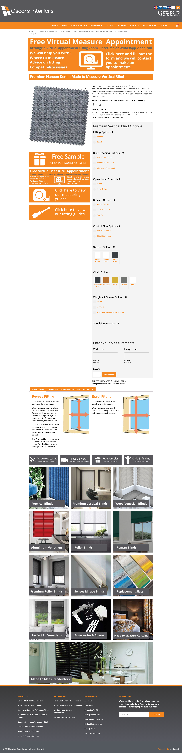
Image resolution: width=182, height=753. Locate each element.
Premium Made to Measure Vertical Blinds (55, 32)
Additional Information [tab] (70, 389)
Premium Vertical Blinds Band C (83, 32)
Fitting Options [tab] (38, 389)
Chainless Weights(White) (110, 312)
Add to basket (109, 374)
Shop (36, 32)
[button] (86, 88)
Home (31, 32)
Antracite (101, 307)
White (99, 301)
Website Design (163, 749)
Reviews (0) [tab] (88, 389)
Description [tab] (53, 389)
